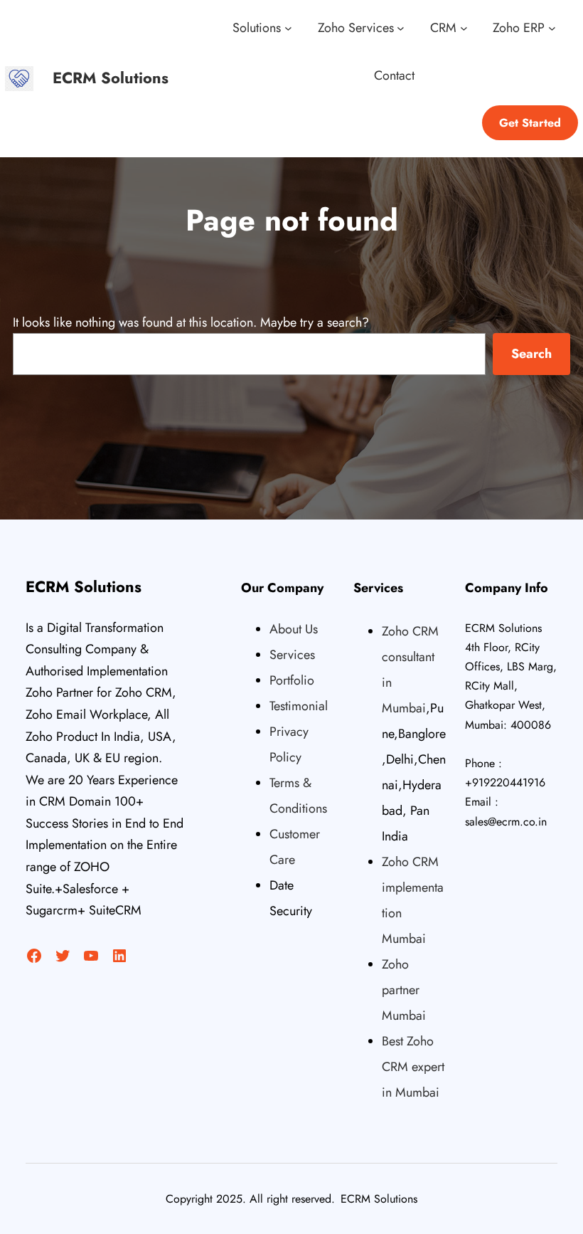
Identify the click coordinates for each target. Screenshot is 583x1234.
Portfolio (291, 680)
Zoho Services (356, 28)
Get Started (530, 123)
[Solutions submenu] (288, 28)
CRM (443, 28)
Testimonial (298, 706)
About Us (293, 629)
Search (531, 353)
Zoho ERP (519, 28)
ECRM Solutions (111, 78)
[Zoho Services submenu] (401, 28)
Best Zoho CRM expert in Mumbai (413, 1067)
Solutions (256, 28)
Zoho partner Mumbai (404, 990)
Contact (394, 75)
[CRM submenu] (464, 28)
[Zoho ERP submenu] (552, 28)
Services (292, 654)
